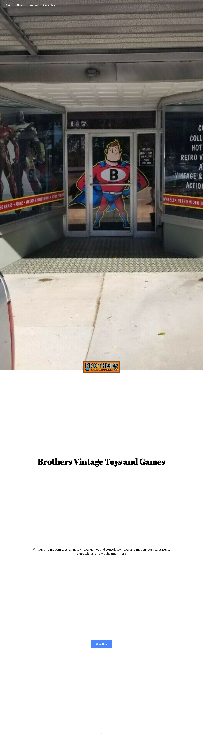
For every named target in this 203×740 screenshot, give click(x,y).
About (20, 5)
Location (33, 5)
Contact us (49, 5)
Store (9, 5)
